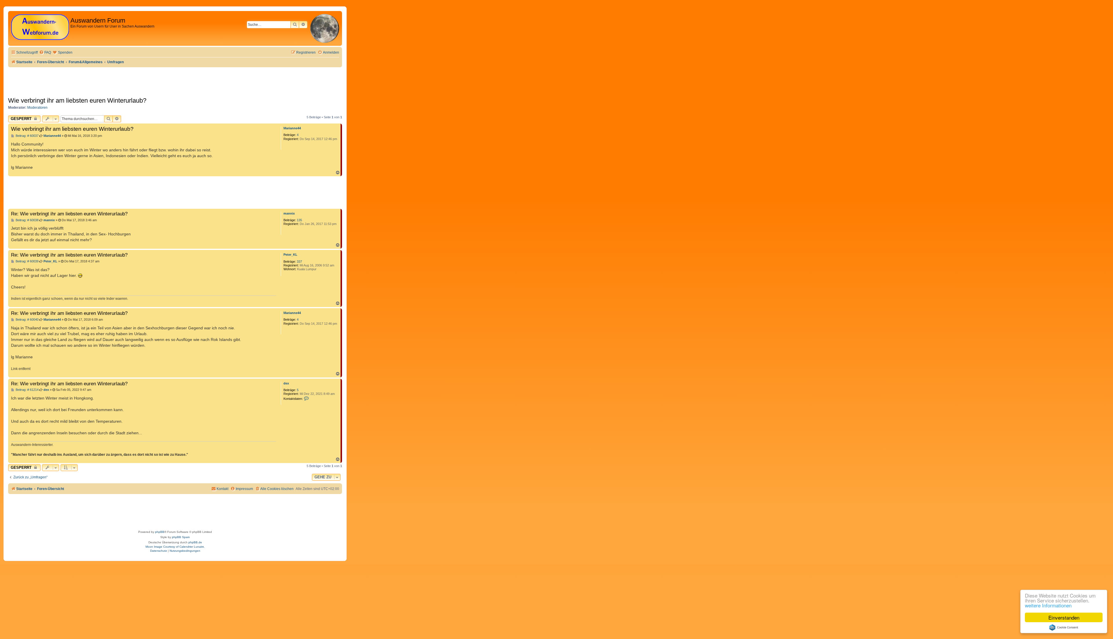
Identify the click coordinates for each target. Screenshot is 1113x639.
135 (299, 220)
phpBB (159, 531)
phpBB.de (195, 542)
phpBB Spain (181, 537)
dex (286, 383)
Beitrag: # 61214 (27, 390)
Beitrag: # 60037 (27, 136)
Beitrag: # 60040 (27, 320)
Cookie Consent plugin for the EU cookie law (1063, 627)
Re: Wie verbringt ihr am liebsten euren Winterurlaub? (69, 213)
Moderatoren (37, 108)
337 (299, 261)
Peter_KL (290, 254)
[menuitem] (45, 53)
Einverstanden (1063, 617)
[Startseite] (40, 27)
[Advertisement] (113, 192)
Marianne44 (292, 128)
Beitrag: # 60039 (27, 261)
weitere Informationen (1048, 605)
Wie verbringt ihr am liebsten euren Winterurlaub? (77, 100)
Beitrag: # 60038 (27, 220)
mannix (289, 213)
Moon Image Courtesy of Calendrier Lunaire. (175, 546)
